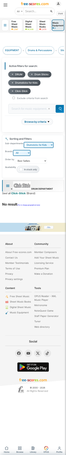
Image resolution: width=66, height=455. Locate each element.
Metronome (40, 305)
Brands (8, 151)
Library (33, 452)
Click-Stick (21, 91)
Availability (10, 167)
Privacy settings (14, 279)
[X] (38, 353)
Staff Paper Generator (46, 316)
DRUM (18, 74)
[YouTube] (28, 353)
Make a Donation (43, 273)
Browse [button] (19, 452)
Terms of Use (12, 268)
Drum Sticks (41, 74)
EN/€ (60, 13)
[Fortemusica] (21, 389)
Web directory (42, 326)
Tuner (37, 321)
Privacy (9, 273)
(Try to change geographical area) (28, 205)
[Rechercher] (51, 11)
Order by (9, 159)
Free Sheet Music (19, 296)
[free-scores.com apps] (5, 25)
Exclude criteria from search (32, 98)
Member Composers (45, 252)
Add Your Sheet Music (46, 257)
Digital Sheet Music (20, 307)
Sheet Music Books (20, 301)
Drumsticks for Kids (26, 82)
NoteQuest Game (44, 310)
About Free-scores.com (18, 252)
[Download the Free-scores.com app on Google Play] (33, 367)
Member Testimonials (17, 262)
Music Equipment (19, 312)
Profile (59, 452)
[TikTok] (47, 353)
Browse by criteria (35, 121)
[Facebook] (19, 353)
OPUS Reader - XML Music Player (45, 298)
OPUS (46, 452)
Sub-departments (14, 143)
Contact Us (11, 257)
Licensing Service (44, 262)
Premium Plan (41, 268)
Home (7, 452)
